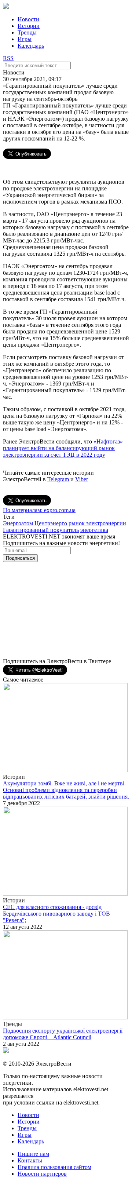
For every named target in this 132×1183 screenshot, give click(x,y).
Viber (81, 479)
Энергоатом (18, 523)
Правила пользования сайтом (54, 1167)
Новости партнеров (42, 1174)
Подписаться (20, 558)
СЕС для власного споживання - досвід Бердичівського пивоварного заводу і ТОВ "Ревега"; (56, 913)
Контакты (30, 1160)
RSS (8, 58)
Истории (29, 26)
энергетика (94, 530)
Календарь (31, 46)
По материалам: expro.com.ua (39, 510)
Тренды (27, 32)
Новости (28, 19)
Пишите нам (33, 1154)
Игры (25, 39)
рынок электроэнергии (97, 523)
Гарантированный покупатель (41, 530)
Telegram (58, 479)
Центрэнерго (50, 523)
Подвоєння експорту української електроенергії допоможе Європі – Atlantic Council (62, 1033)
